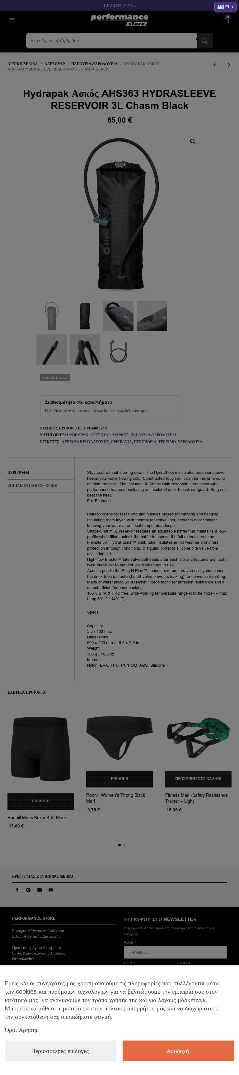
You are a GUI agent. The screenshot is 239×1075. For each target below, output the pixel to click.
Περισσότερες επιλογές (60, 1051)
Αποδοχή (177, 1051)
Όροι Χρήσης (21, 1030)
